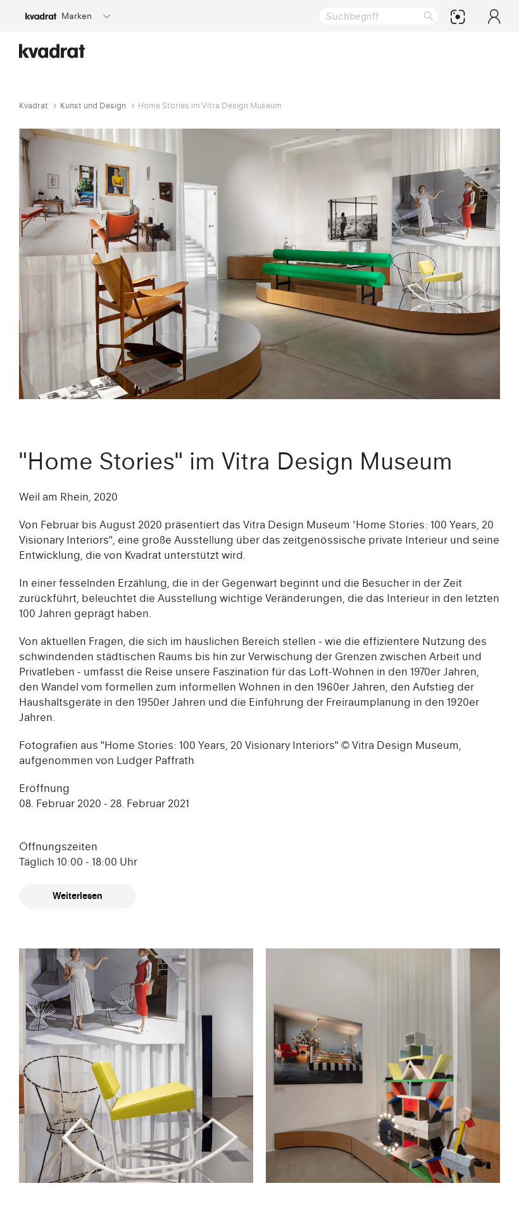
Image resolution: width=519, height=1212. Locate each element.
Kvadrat (33, 105)
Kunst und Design (93, 105)
